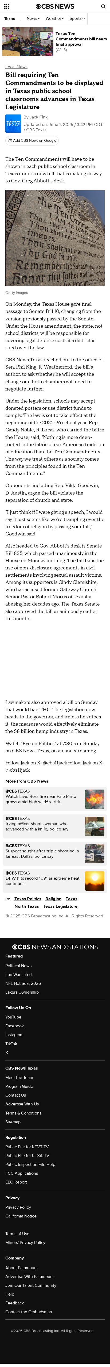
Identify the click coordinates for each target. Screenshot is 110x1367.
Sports (76, 18)
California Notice (21, 1216)
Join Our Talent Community (30, 1285)
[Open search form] (103, 6)
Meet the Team (19, 1077)
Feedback (14, 1303)
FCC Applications (21, 1173)
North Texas (26, 906)
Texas (9, 18)
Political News (18, 966)
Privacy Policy (18, 1207)
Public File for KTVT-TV (27, 1147)
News (32, 18)
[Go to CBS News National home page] (55, 6)
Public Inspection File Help (30, 1164)
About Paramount (21, 1268)
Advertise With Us (22, 1104)
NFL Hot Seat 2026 (23, 983)
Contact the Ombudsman (28, 1312)
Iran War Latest (19, 974)
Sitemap (13, 1122)
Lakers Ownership (22, 992)
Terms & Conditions (23, 1113)
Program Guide (19, 1086)
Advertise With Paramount (29, 1276)
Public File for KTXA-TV (27, 1156)
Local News (16, 67)
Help (9, 1294)
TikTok (11, 1044)
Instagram (14, 1035)
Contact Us (15, 1095)
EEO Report (16, 1182)
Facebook (14, 1026)
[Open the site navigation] (20, 6)
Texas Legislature (60, 906)
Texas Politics (27, 899)
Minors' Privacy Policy (25, 1242)
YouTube (13, 1017)
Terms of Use (17, 1234)
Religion (53, 899)
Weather (54, 18)
